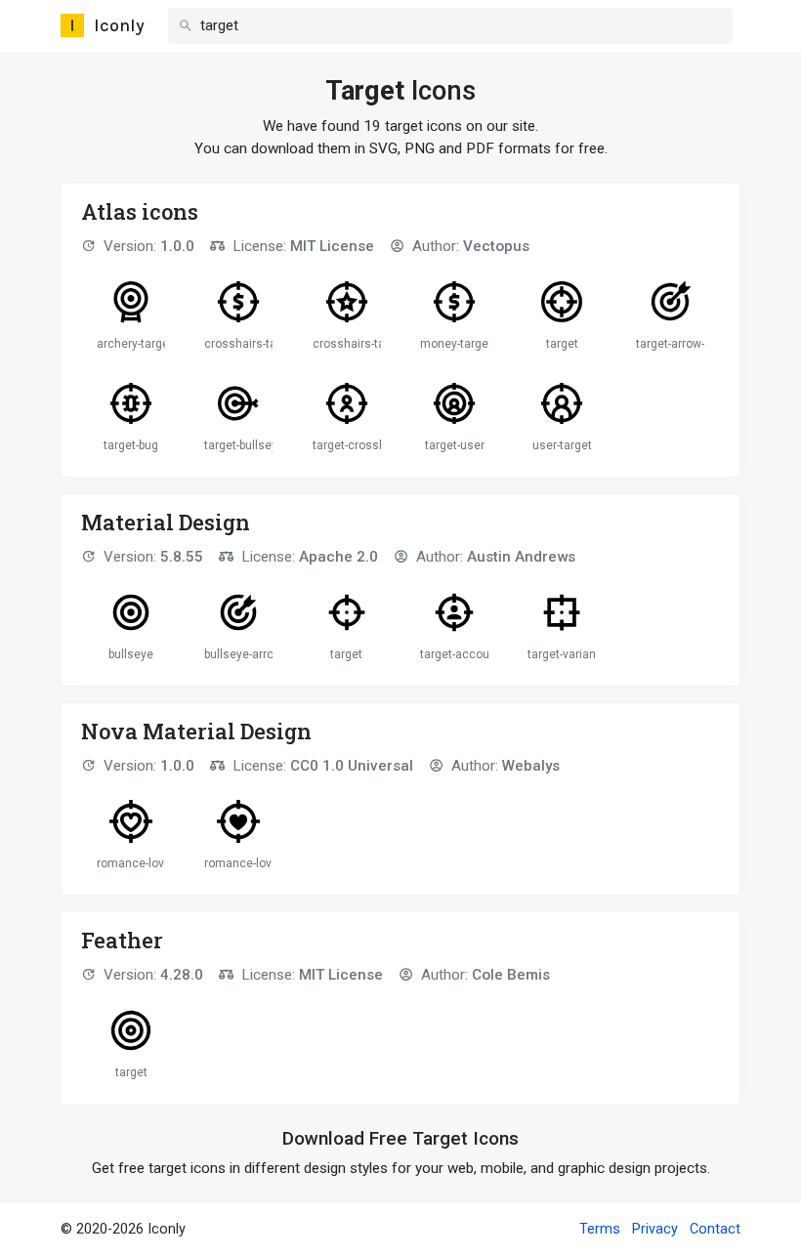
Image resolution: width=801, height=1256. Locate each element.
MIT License (332, 246)
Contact (715, 1229)
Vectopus (496, 246)
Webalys (531, 766)
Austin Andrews (521, 556)
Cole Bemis (511, 975)
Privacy (655, 1229)
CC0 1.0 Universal (351, 766)
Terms (599, 1229)
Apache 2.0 (338, 556)
